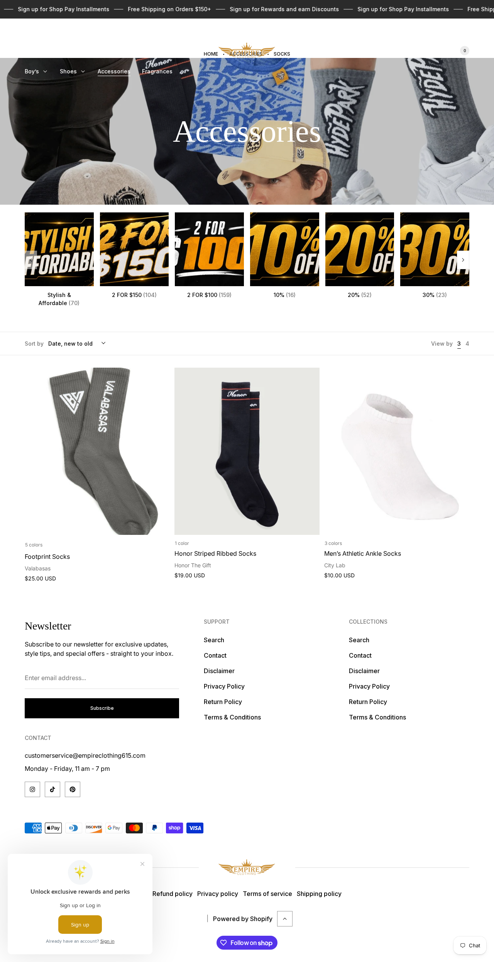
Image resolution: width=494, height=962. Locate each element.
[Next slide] (463, 260)
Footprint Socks (47, 556)
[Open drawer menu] (29, 33)
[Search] (416, 50)
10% (285, 295)
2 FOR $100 (209, 295)
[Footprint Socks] (97, 451)
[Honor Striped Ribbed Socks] (247, 451)
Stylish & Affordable (59, 299)
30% (435, 295)
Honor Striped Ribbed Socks (215, 553)
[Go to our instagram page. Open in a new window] (32, 789)
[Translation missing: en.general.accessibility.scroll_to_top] (285, 918)
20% (360, 295)
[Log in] (435, 50)
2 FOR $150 (134, 295)
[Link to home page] (247, 867)
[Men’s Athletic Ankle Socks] (396, 451)
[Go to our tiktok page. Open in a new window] (52, 789)
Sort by (34, 343)
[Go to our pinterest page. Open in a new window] (72, 789)
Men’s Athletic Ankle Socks (362, 553)
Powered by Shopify (242, 919)
